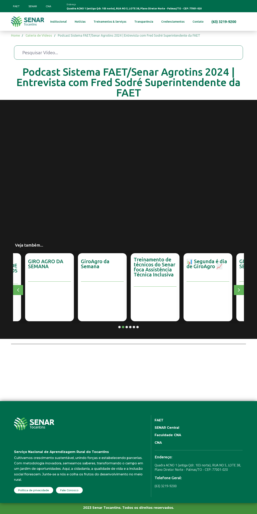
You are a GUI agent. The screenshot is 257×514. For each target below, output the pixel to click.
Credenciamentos (173, 21)
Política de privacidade (33, 490)
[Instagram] (223, 6)
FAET (16, 6)
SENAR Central (167, 428)
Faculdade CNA (168, 435)
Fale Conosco (69, 490)
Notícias (80, 21)
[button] (18, 290)
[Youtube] (231, 6)
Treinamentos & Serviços (110, 21)
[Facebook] (214, 6)
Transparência (143, 21)
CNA (48, 6)
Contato (198, 21)
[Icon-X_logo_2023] (239, 6)
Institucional (58, 21)
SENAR (33, 6)
